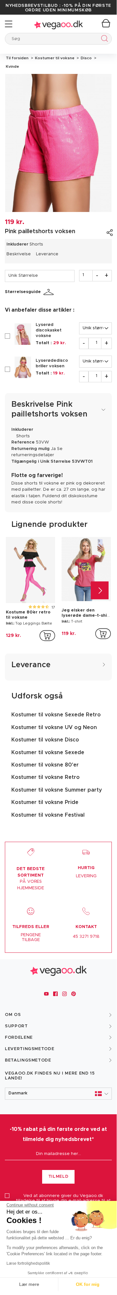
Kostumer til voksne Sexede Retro (56, 714)
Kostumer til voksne (54, 58)
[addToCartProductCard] (47, 635)
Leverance (47, 254)
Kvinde (12, 66)
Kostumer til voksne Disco (45, 739)
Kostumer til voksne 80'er (45, 764)
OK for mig (87, 1284)
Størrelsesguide (23, 292)
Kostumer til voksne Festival (48, 815)
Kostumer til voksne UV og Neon (54, 727)
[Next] (100, 590)
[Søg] (103, 40)
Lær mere (29, 1284)
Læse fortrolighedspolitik (28, 1263)
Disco (86, 58)
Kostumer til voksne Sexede (47, 752)
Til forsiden (17, 58)
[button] (58, 1094)
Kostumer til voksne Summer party (56, 790)
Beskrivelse (18, 254)
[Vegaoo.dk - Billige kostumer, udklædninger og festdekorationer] (58, 24)
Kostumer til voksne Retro (45, 777)
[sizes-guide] (49, 292)
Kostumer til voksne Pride (44, 802)
